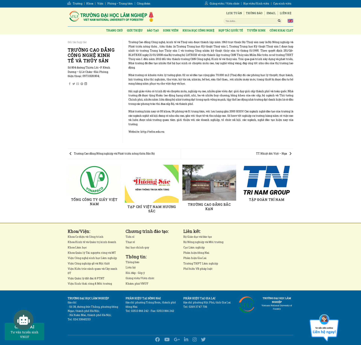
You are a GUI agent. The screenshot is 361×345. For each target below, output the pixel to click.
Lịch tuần (234, 13)
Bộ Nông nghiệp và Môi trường (203, 242)
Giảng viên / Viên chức (224, 3)
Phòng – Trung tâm (120, 3)
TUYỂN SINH (256, 30)
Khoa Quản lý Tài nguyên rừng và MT (92, 252)
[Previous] (68, 193)
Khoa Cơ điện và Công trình (85, 236)
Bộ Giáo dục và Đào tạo (197, 236)
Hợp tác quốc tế (230, 30)
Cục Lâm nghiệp (194, 247)
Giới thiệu (135, 30)
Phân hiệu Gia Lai (195, 258)
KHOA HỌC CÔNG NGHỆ (198, 30)
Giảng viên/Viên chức (140, 278)
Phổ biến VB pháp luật (197, 268)
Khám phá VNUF (137, 283)
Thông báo (254, 13)
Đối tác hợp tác (77, 42)
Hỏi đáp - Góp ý (135, 273)
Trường (77, 3)
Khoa (89, 3)
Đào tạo (153, 30)
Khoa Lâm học (77, 247)
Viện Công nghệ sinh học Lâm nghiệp (92, 258)
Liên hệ (285, 13)
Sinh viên (170, 30)
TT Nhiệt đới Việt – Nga (271, 153)
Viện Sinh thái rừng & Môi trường (90, 283)
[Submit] (279, 21)
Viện (100, 3)
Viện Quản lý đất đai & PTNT (86, 278)
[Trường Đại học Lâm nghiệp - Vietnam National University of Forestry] (111, 17)
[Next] (293, 193)
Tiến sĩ (130, 236)
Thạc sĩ (130, 242)
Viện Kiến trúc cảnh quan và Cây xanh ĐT (92, 271)
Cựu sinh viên (282, 3)
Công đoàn (143, 3)
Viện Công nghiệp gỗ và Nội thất (89, 263)
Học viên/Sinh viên (256, 3)
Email (271, 13)
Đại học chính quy (137, 247)
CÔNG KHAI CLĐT (281, 30)
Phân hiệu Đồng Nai (196, 252)
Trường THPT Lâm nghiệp (200, 263)
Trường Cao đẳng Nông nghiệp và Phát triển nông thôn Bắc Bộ (114, 153)
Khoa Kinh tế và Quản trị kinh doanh (92, 242)
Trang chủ (114, 30)
